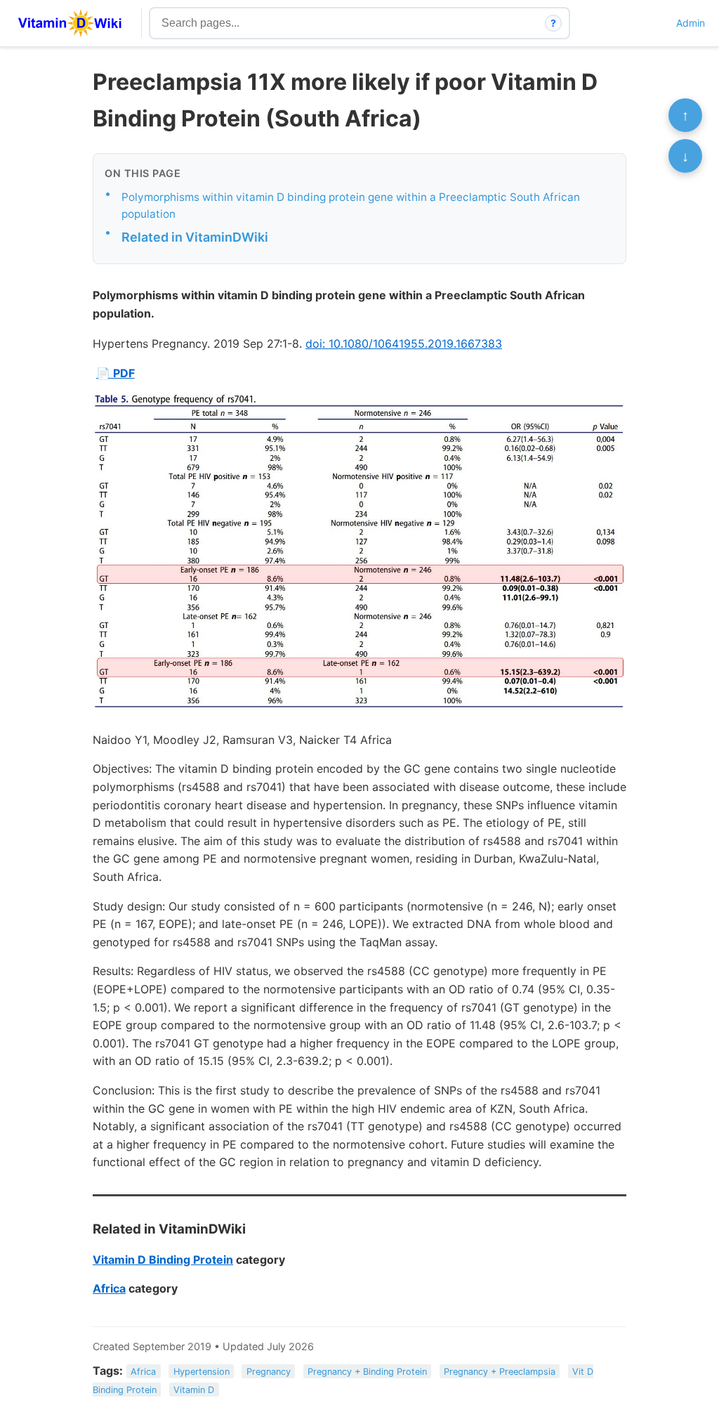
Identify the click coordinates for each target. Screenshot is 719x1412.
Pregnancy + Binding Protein (367, 1371)
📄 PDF (115, 373)
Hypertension (201, 1371)
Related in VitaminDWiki (194, 237)
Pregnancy (268, 1371)
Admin (690, 23)
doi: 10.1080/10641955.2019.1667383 (403, 343)
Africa (109, 1288)
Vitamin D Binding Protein (163, 1260)
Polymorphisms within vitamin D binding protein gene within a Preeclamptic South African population (350, 205)
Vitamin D (193, 1389)
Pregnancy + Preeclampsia (499, 1371)
